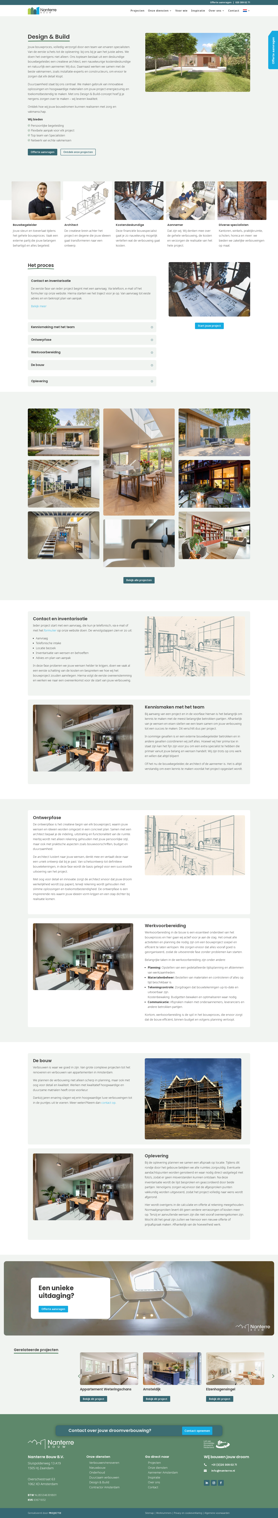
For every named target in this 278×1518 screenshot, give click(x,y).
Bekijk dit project (93, 1399)
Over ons (215, 10)
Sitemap (149, 1512)
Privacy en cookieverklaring (188, 1512)
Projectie (55, 1512)
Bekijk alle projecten (139, 580)
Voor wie (181, 10)
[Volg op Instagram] (214, 1483)
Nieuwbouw (97, 1468)
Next (269, 1376)
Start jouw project (209, 325)
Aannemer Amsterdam (163, 1472)
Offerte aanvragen (221, 2)
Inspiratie (198, 10)
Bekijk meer (38, 306)
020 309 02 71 (242, 2)
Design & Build (99, 1482)
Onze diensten (158, 10)
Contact (233, 10)
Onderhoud (97, 1472)
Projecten (137, 10)
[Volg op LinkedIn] (207, 1483)
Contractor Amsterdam (104, 1487)
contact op (108, 1103)
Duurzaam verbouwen (104, 1477)
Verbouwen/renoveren (104, 1463)
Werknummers (163, 1512)
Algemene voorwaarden (217, 1512)
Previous (75, 1376)
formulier (50, 630)
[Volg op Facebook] (221, 1483)
